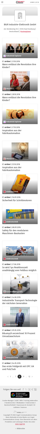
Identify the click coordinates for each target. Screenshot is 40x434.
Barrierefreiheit (10, 405)
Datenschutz (30, 403)
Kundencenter (10, 403)
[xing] (32, 389)
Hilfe (21, 400)
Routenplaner (25, 32)
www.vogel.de (20, 424)
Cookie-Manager (8, 400)
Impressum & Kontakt (25, 405)
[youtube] (29, 389)
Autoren (24, 407)
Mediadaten (21, 403)
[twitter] (25, 389)
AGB (17, 400)
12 (29, 377)
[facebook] (23, 389)
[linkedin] (35, 389)
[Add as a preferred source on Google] (20, 395)
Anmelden (34, 2)
